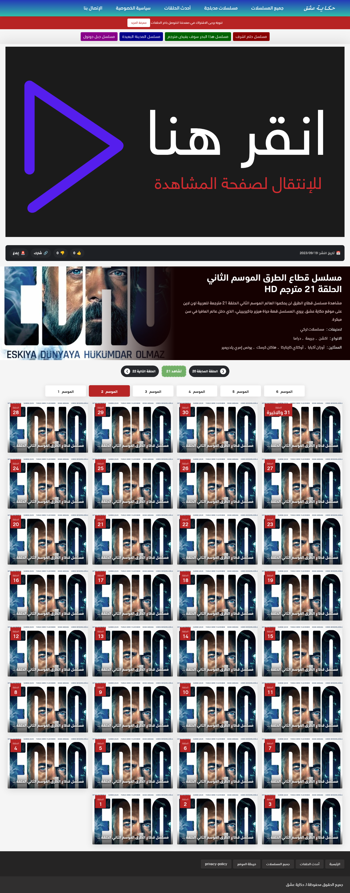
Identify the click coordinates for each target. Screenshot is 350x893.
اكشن (323, 338)
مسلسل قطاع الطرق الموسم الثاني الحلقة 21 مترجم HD (274, 283)
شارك (41, 253)
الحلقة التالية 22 (141, 371)
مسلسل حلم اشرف (251, 36)
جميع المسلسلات (267, 8)
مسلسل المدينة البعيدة (141, 36)
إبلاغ (19, 253)
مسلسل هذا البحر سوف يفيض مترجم (198, 36)
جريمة (309, 338)
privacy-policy (216, 864)
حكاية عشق (295, 884)
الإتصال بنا (93, 8)
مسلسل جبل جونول (99, 36)
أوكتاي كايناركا (292, 347)
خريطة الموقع (246, 864)
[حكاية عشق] (320, 8)
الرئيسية (334, 864)
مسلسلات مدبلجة (221, 8)
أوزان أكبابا (316, 347)
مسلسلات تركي (312, 329)
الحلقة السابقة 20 (208, 371)
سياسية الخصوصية (133, 8)
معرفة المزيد (139, 22)
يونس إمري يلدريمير (236, 347)
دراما (297, 338)
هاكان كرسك (266, 347)
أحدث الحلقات (177, 8)
